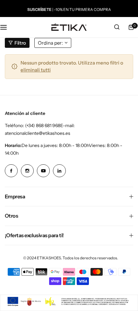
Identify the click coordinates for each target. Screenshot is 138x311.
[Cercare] (117, 27)
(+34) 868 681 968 (42, 125)
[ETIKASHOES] (69, 27)
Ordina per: (50, 43)
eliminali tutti (36, 70)
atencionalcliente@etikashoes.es (37, 133)
